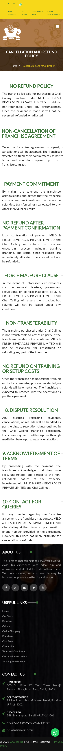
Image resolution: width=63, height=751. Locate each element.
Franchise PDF (37, 13)
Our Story (7, 616)
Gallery (6, 626)
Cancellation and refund (15, 656)
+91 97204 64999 (39, 722)
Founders (7, 621)
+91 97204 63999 (17, 722)
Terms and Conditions (13, 651)
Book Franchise (11, 13)
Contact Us (8, 646)
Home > (15, 65)
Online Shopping (11, 631)
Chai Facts (7, 641)
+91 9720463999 (53, 13)
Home (5, 611)
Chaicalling (16, 741)
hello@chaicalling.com (20, 730)
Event (25, 14)
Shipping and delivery (13, 661)
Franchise (7, 636)
